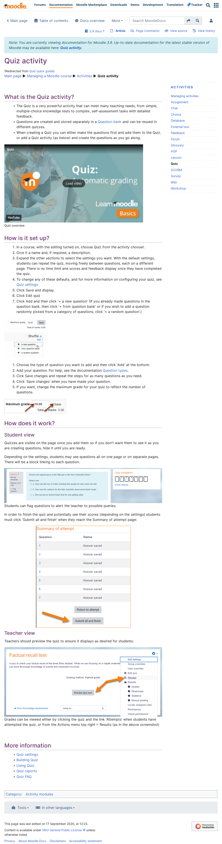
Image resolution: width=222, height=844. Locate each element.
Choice (176, 114)
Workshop (178, 188)
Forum (175, 139)
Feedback (178, 133)
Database (178, 120)
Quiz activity (70, 48)
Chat (174, 108)
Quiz (10, 149)
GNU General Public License (62, 830)
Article (120, 31)
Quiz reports (26, 771)
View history (206, 31)
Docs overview (92, 20)
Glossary (177, 145)
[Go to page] (188, 20)
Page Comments (147, 31)
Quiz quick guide (41, 71)
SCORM (176, 170)
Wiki (174, 182)
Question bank (109, 121)
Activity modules (39, 794)
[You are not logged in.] (212, 20)
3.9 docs (95, 31)
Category (13, 794)
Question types (115, 370)
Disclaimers (58, 841)
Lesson (176, 157)
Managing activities (185, 96)
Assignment (179, 102)
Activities (84, 76)
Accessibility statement (85, 841)
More (116, 20)
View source (178, 31)
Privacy (9, 841)
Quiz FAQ (23, 776)
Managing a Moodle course (49, 76)
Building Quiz (27, 760)
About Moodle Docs (32, 841)
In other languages (57, 807)
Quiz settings (27, 284)
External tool (180, 127)
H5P (174, 151)
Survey (176, 176)
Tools (21, 807)
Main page (19, 20)
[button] (216, 5)
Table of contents (53, 20)
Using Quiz (25, 765)
